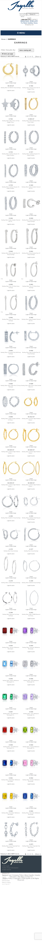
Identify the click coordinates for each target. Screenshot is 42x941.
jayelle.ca (29, 878)
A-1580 (11, 612)
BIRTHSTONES (6, 880)
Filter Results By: (8, 50)
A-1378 (11, 580)
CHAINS (4, 877)
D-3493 (31, 185)
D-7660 (31, 86)
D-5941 (31, 251)
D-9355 (11, 678)
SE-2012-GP (31, 416)
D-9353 (11, 645)
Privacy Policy (7, 878)
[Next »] (38, 57)
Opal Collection (6, 884)
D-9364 (31, 811)
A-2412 (31, 612)
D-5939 (31, 218)
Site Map (21, 877)
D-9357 (11, 711)
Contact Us (29, 877)
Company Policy (17, 875)
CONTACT (34, 19)
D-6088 (31, 383)
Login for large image (10, 83)
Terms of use (6, 875)
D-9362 (31, 778)
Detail (10, 81)
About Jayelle (29, 875)
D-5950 (11, 284)
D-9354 (31, 645)
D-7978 (11, 185)
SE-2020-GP (10, 450)
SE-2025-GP (31, 450)
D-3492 (31, 317)
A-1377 (31, 549)
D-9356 (31, 678)
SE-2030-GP (10, 483)
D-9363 (11, 811)
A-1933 (31, 516)
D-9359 (11, 745)
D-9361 (11, 778)
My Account (23, 14)
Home (3, 39)
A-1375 (11, 549)
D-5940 (11, 251)
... (33, 57)
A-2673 (31, 844)
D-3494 (11, 218)
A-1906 (11, 516)
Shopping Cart (29, 24)
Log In (21, 13)
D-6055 (31, 350)
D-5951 (31, 284)
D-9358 (31, 711)
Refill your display (6, 882)
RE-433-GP (11, 86)
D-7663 (11, 119)
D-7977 (31, 152)
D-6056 (11, 383)
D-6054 (11, 350)
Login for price (10, 90)
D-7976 (11, 152)
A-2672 (11, 844)
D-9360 (31, 745)
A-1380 (31, 580)
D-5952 (11, 317)
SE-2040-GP (31, 483)
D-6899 (11, 416)
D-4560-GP (31, 119)
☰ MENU (21, 33)
